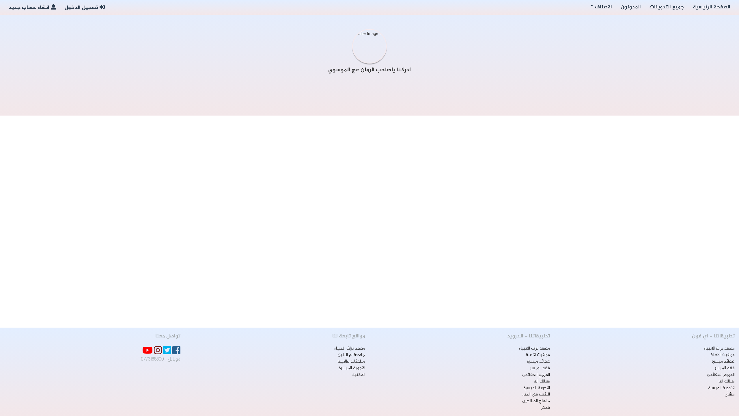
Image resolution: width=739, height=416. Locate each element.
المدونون (631, 7)
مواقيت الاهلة (722, 355)
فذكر (545, 408)
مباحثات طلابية (351, 361)
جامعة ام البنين (351, 355)
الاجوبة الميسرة (721, 388)
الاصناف (603, 7)
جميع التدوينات (667, 7)
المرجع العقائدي (721, 375)
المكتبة (358, 375)
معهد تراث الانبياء (719, 348)
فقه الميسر (725, 368)
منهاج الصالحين (536, 401)
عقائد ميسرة (723, 361)
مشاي (730, 394)
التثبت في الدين (536, 394)
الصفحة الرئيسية (711, 7)
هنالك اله (727, 381)
